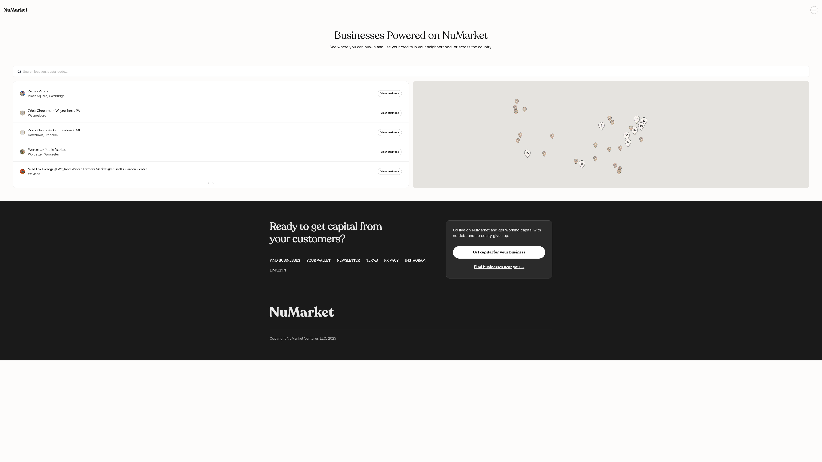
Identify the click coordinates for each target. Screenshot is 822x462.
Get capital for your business (499, 252)
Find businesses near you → (499, 267)
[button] (641, 126)
